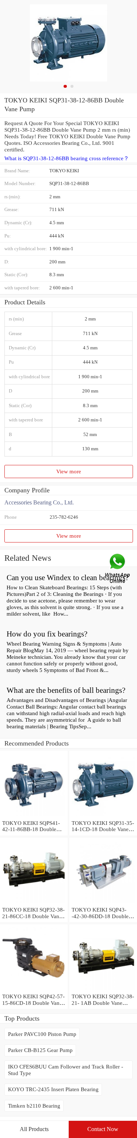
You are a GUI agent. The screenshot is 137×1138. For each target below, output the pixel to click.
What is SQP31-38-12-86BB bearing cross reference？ (66, 158)
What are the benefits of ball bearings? (66, 690)
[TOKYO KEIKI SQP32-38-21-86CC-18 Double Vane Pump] (34, 903)
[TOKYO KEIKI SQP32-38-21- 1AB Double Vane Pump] (103, 990)
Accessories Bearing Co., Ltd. (39, 502)
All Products (34, 1129)
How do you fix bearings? (47, 634)
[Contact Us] (118, 569)
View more (68, 471)
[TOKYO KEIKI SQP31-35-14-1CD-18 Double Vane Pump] (103, 816)
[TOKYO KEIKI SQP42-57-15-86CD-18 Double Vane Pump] (34, 990)
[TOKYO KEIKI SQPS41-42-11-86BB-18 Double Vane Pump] (34, 816)
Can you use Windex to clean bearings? (68, 578)
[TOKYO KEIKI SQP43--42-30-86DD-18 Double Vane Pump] (103, 903)
